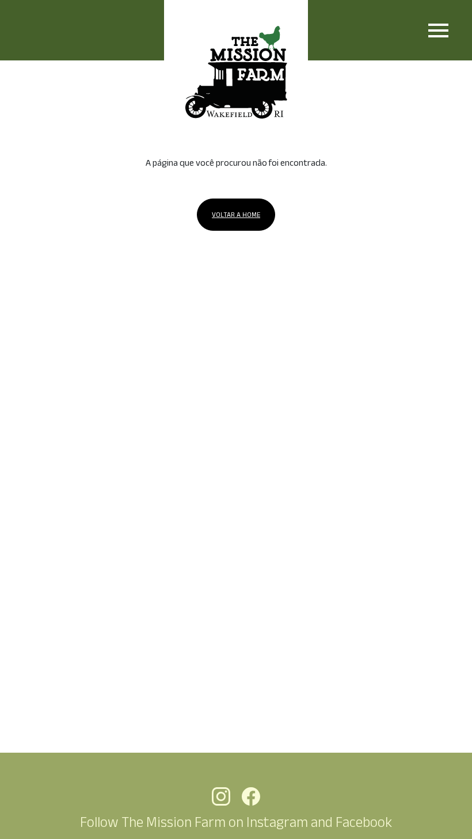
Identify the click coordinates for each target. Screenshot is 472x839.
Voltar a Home (236, 214)
